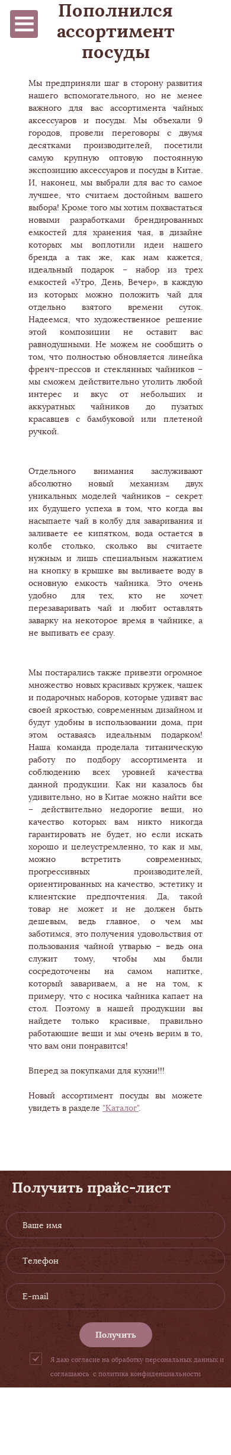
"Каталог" (120, 1108)
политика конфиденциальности (149, 1374)
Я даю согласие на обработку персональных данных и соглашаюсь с (137, 1366)
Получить (115, 1334)
